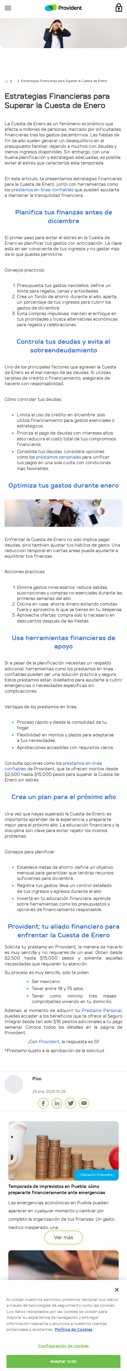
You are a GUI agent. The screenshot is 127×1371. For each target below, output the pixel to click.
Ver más (63, 1237)
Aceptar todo (63, 1361)
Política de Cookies (73, 1329)
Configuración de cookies (63, 1345)
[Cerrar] (117, 1290)
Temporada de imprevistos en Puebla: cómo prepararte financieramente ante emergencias (56, 1189)
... (15, 81)
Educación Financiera (96, 1175)
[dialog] (63, 1325)
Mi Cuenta (119, 7)
